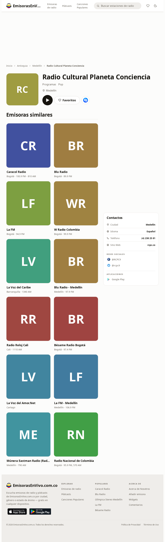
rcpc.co (151, 244)
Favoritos (69, 100)
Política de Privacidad (130, 524)
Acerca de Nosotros (139, 488)
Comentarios (136, 504)
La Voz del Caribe (19, 287)
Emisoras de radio (52, 6)
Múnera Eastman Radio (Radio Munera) (28, 461)
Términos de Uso (151, 524)
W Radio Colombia (67, 229)
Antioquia (22, 65)
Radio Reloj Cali (17, 345)
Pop (60, 84)
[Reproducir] (47, 100)
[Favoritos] (148, 5)
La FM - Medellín (66, 403)
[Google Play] (40, 511)
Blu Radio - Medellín (68, 287)
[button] (28, 145)
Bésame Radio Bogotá (69, 345)
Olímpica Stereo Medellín (108, 499)
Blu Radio (61, 172)
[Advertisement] (82, 38)
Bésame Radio (102, 510)
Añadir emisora (137, 494)
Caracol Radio (16, 172)
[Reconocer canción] (86, 100)
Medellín (37, 65)
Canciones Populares (82, 6)
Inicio (9, 65)
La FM (11, 229)
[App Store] (17, 511)
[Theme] (155, 5)
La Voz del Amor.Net (21, 403)
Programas (49, 84)
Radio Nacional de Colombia (74, 461)
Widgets (133, 499)
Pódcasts (67, 5)
